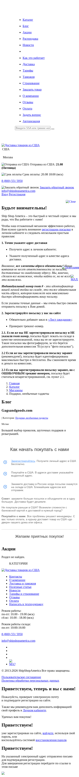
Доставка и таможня (22, 583)
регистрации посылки (56, 229)
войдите (48, 733)
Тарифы (28, 70)
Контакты (15, 576)
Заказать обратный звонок (57, 187)
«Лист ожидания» (60, 319)
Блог (26, 26)
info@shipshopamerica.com (18, 190)
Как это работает (34, 57)
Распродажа (30, 38)
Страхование (31, 83)
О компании (31, 95)
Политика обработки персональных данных (30, 680)
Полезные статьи (20, 587)
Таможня (29, 76)
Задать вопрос (32, 114)
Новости (28, 45)
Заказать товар (32, 89)
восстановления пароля (51, 740)
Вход (5, 194)
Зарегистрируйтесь (23, 460)
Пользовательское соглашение (21, 677)
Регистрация (17, 194)
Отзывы (28, 102)
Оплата (27, 108)
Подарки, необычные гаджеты (31, 417)
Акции (27, 32)
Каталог (28, 19)
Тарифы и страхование (24, 593)
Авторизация (31, 121)
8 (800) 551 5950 (12, 180)
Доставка (29, 64)
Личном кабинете (34, 710)
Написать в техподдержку (26, 604)
